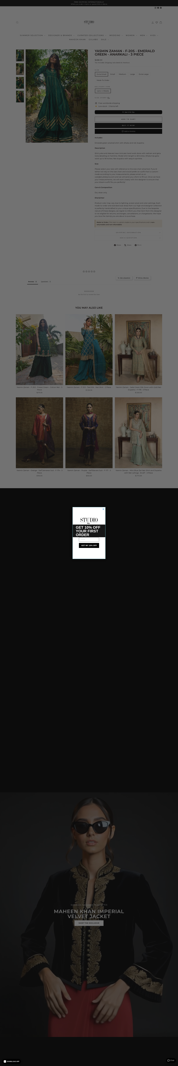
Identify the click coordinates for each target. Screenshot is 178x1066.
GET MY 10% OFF (89, 545)
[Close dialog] (103, 509)
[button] (11, 1061)
